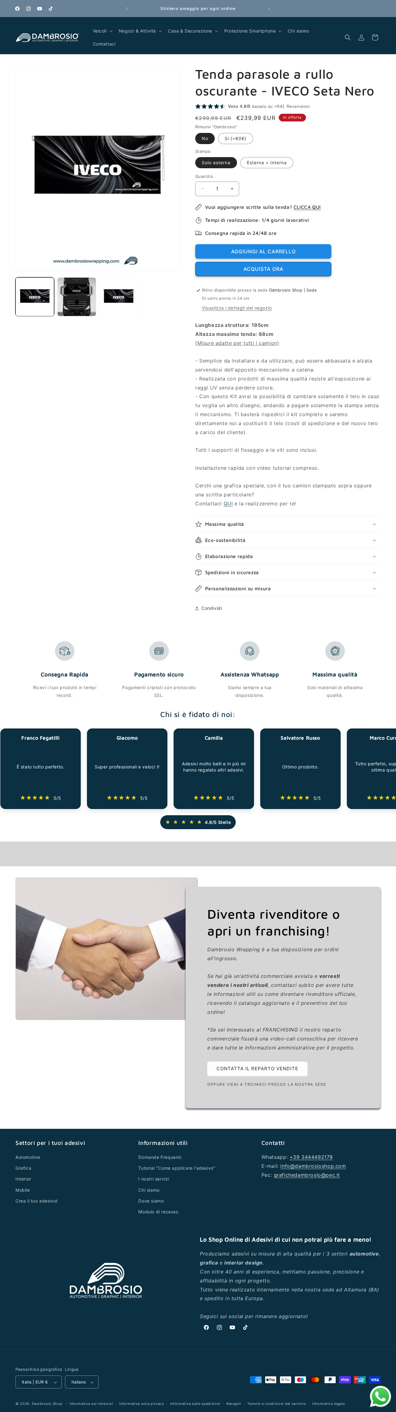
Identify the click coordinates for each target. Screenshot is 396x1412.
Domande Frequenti (159, 1157)
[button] (102, 30)
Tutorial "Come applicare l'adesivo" (176, 1168)
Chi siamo (148, 1190)
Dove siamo (151, 1200)
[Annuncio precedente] (127, 9)
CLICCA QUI (307, 207)
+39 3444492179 (311, 1157)
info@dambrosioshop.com (313, 1166)
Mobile (22, 1190)
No (205, 138)
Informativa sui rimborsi (91, 1403)
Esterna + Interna (267, 162)
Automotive (27, 1157)
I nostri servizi (153, 1179)
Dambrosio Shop (47, 1404)
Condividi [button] (211, 608)
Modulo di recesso (158, 1211)
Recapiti (233, 1403)
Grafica (23, 1168)
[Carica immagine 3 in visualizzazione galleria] (118, 296)
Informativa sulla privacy (141, 1403)
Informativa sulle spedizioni (195, 1403)
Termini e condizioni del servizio (276, 1403)
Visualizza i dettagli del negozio (237, 307)
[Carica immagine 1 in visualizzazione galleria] (34, 296)
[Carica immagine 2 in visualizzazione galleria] (76, 296)
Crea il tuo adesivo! (36, 1200)
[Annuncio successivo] (269, 9)
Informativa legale (328, 1403)
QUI (228, 503)
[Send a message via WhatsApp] (380, 1396)
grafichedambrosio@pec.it (307, 1175)
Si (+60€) (236, 138)
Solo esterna (216, 162)
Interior (23, 1179)
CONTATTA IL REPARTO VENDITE (257, 1068)
